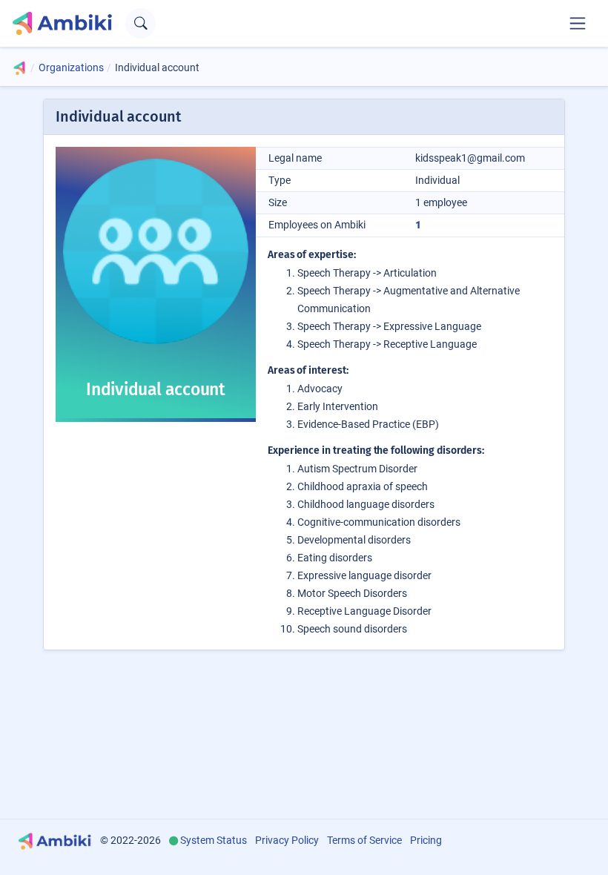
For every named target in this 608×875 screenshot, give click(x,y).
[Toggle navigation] (577, 23)
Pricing (426, 840)
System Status (213, 840)
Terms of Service (364, 840)
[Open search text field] (140, 23)
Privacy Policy (287, 840)
